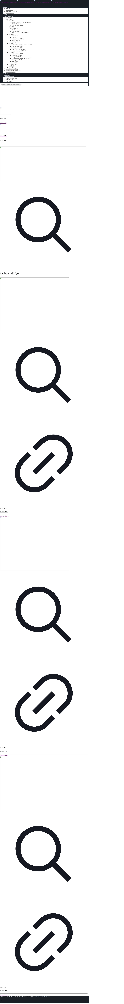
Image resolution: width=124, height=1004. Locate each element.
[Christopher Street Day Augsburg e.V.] (34, 2)
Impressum (38, 996)
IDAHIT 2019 (4, 512)
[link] (21, 84)
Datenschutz (46, 996)
